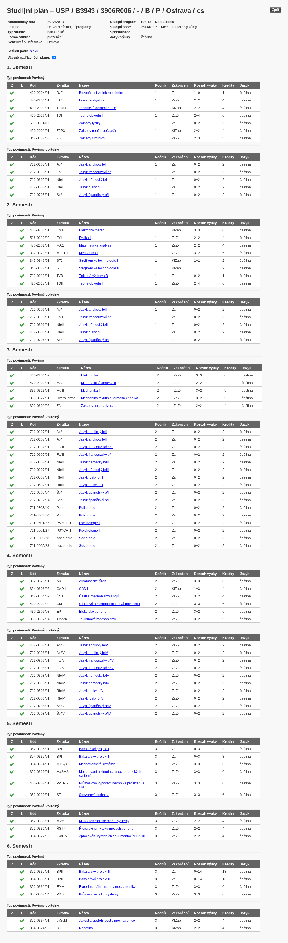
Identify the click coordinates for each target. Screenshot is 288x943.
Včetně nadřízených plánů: (29, 58)
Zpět (275, 10)
